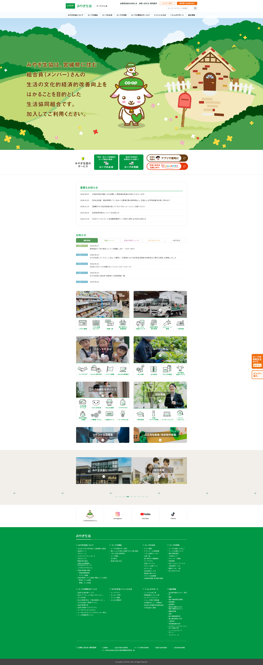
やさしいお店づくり (151, 566)
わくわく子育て (116, 595)
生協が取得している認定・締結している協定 (92, 578)
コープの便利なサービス (140, 15)
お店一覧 (147, 556)
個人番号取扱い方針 (175, 619)
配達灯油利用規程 (161, 647)
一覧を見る (176, 240)
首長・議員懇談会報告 (176, 599)
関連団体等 (172, 611)
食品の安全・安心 (116, 561)
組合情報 (191, 15)
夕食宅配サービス (175, 566)
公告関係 (105, 647)
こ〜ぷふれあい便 (150, 592)
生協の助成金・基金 (84, 570)
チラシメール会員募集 (151, 551)
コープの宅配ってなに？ (177, 548)
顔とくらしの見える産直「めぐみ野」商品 (124, 551)
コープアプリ (148, 561)
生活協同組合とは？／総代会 (178, 593)
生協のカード (82, 551)
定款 (170, 614)
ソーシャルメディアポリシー (175, 631)
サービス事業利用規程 (142, 647)
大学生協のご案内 (150, 608)
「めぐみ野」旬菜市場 (118, 553)
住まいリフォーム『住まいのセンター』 (90, 595)
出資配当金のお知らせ (128, 3)
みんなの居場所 (116, 600)
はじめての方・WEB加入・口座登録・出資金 (92, 548)
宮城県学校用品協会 (154, 605)
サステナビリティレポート (87, 556)
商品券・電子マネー (150, 573)
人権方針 (172, 621)
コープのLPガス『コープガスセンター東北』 (92, 612)
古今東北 (114, 558)
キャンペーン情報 (175, 558)
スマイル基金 (83, 575)
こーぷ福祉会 (153, 603)
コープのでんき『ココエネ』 (87, 610)
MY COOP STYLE (174, 571)
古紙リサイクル (149, 563)
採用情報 (172, 602)
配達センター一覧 (175, 568)
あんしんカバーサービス (177, 563)
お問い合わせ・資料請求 (148, 3)
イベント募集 (115, 597)
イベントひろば (160, 15)
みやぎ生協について (75, 15)
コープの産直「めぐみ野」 (119, 548)
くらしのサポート (177, 15)
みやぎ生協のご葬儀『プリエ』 (87, 602)
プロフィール (82, 553)
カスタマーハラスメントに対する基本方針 (178, 627)
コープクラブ (115, 592)
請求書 (187, 3)
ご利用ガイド (173, 556)
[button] (116, 496)
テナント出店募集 (150, 576)
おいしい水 (148, 568)
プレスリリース (174, 635)
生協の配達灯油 (83, 605)
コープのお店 (107, 15)
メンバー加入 (167, 3)
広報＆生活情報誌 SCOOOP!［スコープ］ (85, 564)
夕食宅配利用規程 (179, 647)
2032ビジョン (82, 558)
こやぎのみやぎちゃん (85, 568)
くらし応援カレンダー (151, 553)
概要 (170, 597)
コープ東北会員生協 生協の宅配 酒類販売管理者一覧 (118, 650)
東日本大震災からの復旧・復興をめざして (176, 608)
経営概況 (172, 604)
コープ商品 (114, 556)
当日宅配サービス (150, 571)
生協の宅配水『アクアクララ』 (87, 607)
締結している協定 (85, 583)
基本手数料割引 (174, 553)
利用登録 (172, 561)
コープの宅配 (122, 15)
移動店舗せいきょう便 (151, 595)
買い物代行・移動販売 (151, 558)
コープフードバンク (151, 597)
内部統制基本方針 (175, 624)
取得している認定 (85, 580)
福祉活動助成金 (84, 573)
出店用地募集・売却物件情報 (153, 578)
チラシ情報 (148, 548)
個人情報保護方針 (175, 616)
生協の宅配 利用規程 (121, 647)
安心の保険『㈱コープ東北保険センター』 (91, 600)
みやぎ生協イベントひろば (122, 589)
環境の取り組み (83, 561)
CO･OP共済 (81, 597)
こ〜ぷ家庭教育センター (86, 615)
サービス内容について (176, 551)
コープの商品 (93, 15)
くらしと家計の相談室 (151, 600)
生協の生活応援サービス (86, 592)
